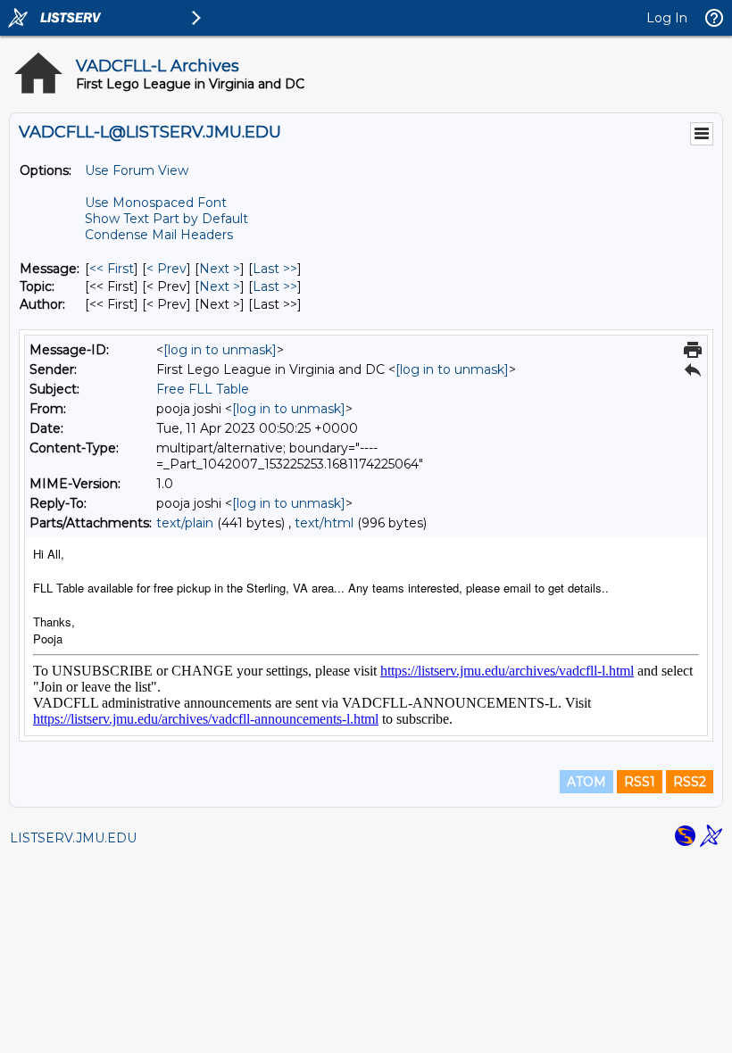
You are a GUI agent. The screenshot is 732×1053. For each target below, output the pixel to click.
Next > (219, 269)
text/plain (184, 523)
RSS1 (639, 782)
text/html (324, 523)
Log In (666, 18)
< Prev (166, 269)
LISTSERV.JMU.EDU (73, 838)
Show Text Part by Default (166, 219)
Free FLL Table (202, 389)
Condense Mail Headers (159, 235)
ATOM (586, 782)
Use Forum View (136, 170)
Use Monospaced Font (156, 203)
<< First (111, 269)
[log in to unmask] (220, 350)
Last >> (275, 269)
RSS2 (689, 782)
